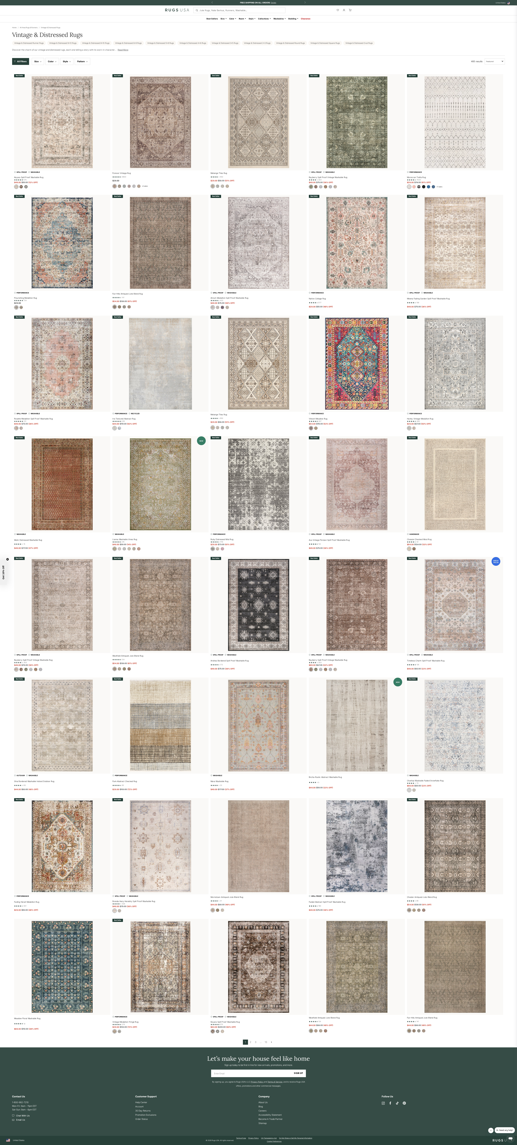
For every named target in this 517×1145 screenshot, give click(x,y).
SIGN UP (298, 1073)
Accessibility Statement (270, 1114)
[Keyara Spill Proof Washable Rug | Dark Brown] (259, 967)
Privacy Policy (253, 1138)
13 (266, 1042)
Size (223, 19)
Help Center (141, 1102)
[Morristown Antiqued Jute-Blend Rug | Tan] (259, 846)
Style (251, 19)
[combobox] (495, 61)
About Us (263, 1102)
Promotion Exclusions (145, 1114)
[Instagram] (383, 1103)
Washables (278, 19)
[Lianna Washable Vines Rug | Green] (160, 484)
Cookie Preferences (274, 1141)
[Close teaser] (7, 559)
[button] (21, 61)
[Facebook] (390, 1103)
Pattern (81, 61)
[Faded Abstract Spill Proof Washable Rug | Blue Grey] (357, 846)
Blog (260, 1106)
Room (241, 19)
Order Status (141, 1119)
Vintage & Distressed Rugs (50, 28)
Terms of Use (241, 1138)
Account (139, 1106)
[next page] (271, 1042)
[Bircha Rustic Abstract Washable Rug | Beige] (357, 726)
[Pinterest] (404, 1103)
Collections (263, 19)
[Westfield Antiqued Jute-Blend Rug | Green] (357, 967)
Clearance (305, 19)
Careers (262, 1110)
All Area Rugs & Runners (29, 28)
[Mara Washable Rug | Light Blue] (259, 726)
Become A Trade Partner (270, 1119)
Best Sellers (212, 19)
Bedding (292, 19)
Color (231, 19)
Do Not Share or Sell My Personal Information (295, 1138)
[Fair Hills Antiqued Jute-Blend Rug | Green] (455, 967)
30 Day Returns (143, 1110)
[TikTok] (397, 1103)
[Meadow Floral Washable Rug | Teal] (62, 967)
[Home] (177, 10)
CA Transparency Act (269, 1138)
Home (14, 28)
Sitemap (262, 1123)
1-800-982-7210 (20, 1102)
